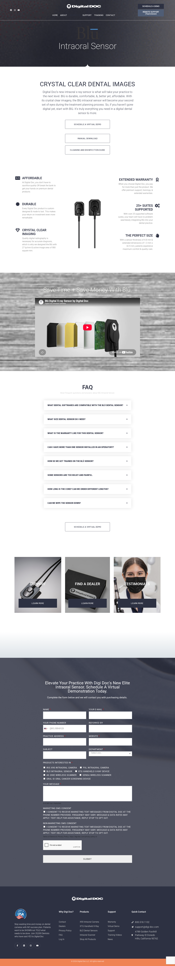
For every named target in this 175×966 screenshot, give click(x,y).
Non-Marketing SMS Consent (60, 823)
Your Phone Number (54, 723)
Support (87, 15)
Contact (110, 15)
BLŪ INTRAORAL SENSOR (59, 771)
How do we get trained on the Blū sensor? (71, 461)
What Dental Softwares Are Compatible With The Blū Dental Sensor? (85, 405)
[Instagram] (14, 10)
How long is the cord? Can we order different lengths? (78, 489)
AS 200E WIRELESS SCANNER (62, 775)
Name (47, 709)
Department (97, 749)
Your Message (52, 784)
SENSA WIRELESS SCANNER (97, 775)
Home (55, 15)
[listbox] (110, 753)
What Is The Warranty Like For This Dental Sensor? (75, 433)
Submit (87, 858)
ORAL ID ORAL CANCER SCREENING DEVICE (69, 779)
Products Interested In (58, 762)
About (63, 15)
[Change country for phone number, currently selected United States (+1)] (46, 728)
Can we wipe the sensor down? (64, 503)
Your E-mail (96, 709)
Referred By (96, 723)
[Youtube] (18, 10)
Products (74, 15)
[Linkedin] (24, 945)
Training (98, 15)
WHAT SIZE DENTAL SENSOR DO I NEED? (66, 419)
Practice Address (54, 736)
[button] (87, 405)
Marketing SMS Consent (57, 808)
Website (94, 736)
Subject (48, 749)
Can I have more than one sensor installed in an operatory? (81, 447)
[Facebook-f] (17, 945)
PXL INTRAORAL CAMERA (96, 767)
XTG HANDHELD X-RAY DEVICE (94, 771)
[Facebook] (11, 10)
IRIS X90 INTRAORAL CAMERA (62, 767)
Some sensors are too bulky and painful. (70, 475)
